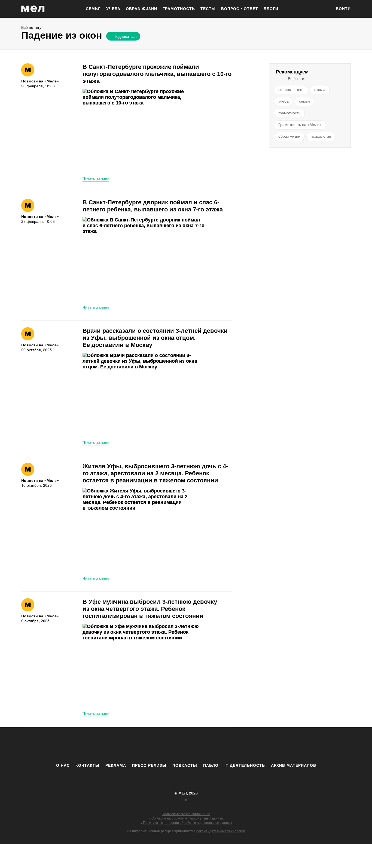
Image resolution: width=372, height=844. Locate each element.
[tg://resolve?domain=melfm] (141, 745)
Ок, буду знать (123, 72)
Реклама (115, 765)
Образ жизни (141, 9)
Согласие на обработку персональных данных (187, 818)
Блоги (271, 9)
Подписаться (125, 36)
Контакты (87, 765)
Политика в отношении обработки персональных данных (187, 823)
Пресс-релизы (149, 765)
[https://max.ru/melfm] (231, 745)
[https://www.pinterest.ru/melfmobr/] (201, 745)
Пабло (210, 765)
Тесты (208, 9)
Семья (93, 9)
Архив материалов (293, 765)
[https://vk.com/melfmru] (171, 745)
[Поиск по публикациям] (324, 9)
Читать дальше (96, 178)
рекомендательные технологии (220, 831)
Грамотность (179, 9)
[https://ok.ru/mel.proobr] (216, 745)
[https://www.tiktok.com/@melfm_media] (186, 745)
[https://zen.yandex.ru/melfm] (156, 745)
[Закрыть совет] (173, 45)
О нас (63, 765)
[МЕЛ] (33, 9)
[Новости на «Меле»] (27, 69)
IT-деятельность (244, 765)
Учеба (113, 9)
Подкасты (184, 765)
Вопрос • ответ (239, 9)
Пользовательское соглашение (186, 814)
